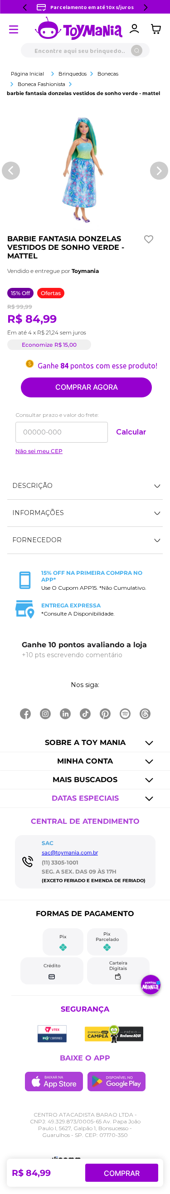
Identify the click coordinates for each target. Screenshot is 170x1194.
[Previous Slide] (25, 7)
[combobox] (85, 50)
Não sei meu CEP (39, 451)
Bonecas (107, 74)
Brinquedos (72, 74)
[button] (85, 486)
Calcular (131, 432)
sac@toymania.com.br (70, 852)
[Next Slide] (145, 7)
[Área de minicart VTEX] (158, 29)
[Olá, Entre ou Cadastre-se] (134, 29)
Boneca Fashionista (41, 84)
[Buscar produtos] (136, 50)
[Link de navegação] (79, 29)
